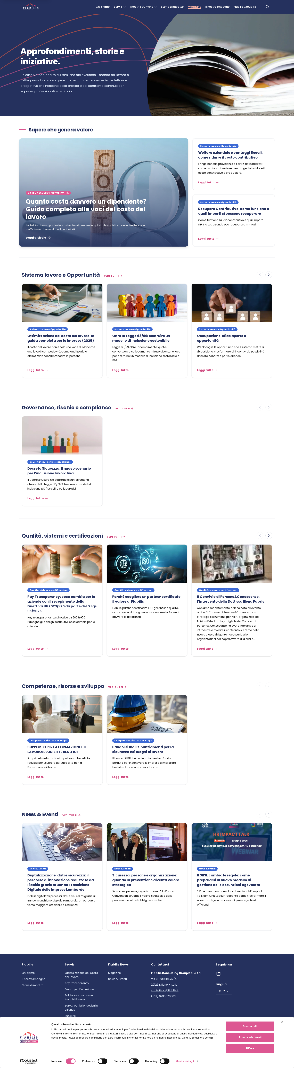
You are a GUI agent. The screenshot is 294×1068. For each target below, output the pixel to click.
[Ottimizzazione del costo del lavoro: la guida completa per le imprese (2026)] (62, 303)
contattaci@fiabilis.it (164, 990)
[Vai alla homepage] (30, 6)
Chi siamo (103, 7)
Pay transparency (77, 983)
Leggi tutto (206, 182)
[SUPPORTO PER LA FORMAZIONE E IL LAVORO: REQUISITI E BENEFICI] (62, 714)
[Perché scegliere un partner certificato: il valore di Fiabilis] (147, 564)
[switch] (102, 1061)
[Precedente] (260, 274)
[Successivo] (268, 274)
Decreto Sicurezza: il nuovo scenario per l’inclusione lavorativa (59, 471)
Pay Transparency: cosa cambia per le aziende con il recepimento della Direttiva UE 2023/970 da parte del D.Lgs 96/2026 (62, 603)
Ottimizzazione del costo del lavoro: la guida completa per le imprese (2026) (60, 338)
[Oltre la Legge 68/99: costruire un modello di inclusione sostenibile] (147, 303)
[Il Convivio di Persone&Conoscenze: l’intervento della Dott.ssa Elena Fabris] (232, 564)
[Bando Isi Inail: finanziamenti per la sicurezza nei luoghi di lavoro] (147, 714)
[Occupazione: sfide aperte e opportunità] (232, 303)
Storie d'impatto (32, 985)
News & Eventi (117, 979)
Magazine (194, 7)
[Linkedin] (218, 973)
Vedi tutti (111, 276)
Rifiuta (250, 1048)
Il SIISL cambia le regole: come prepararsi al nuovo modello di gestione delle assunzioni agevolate (229, 880)
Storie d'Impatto (172, 7)
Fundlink (70, 1016)
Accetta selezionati (250, 1037)
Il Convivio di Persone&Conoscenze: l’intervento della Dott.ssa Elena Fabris (230, 599)
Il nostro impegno (217, 7)
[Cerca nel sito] (267, 6)
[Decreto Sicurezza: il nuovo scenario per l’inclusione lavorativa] (62, 435)
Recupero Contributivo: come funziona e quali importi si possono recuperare (233, 211)
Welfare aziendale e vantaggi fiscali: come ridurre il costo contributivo (230, 155)
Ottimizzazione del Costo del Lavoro (81, 975)
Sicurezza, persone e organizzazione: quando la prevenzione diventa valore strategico (145, 880)
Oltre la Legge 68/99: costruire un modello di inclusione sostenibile (141, 338)
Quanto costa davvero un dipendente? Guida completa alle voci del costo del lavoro (86, 209)
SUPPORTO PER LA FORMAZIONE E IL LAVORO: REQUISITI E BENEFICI (56, 749)
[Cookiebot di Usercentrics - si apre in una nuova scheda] (29, 1061)
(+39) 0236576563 (163, 996)
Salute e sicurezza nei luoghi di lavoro (79, 997)
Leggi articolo (36, 238)
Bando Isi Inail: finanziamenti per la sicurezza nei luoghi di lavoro (143, 749)
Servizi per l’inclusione (79, 989)
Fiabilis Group (243, 7)
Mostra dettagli (185, 1061)
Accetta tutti (250, 1026)
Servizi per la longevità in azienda (81, 1008)
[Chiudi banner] (282, 1022)
